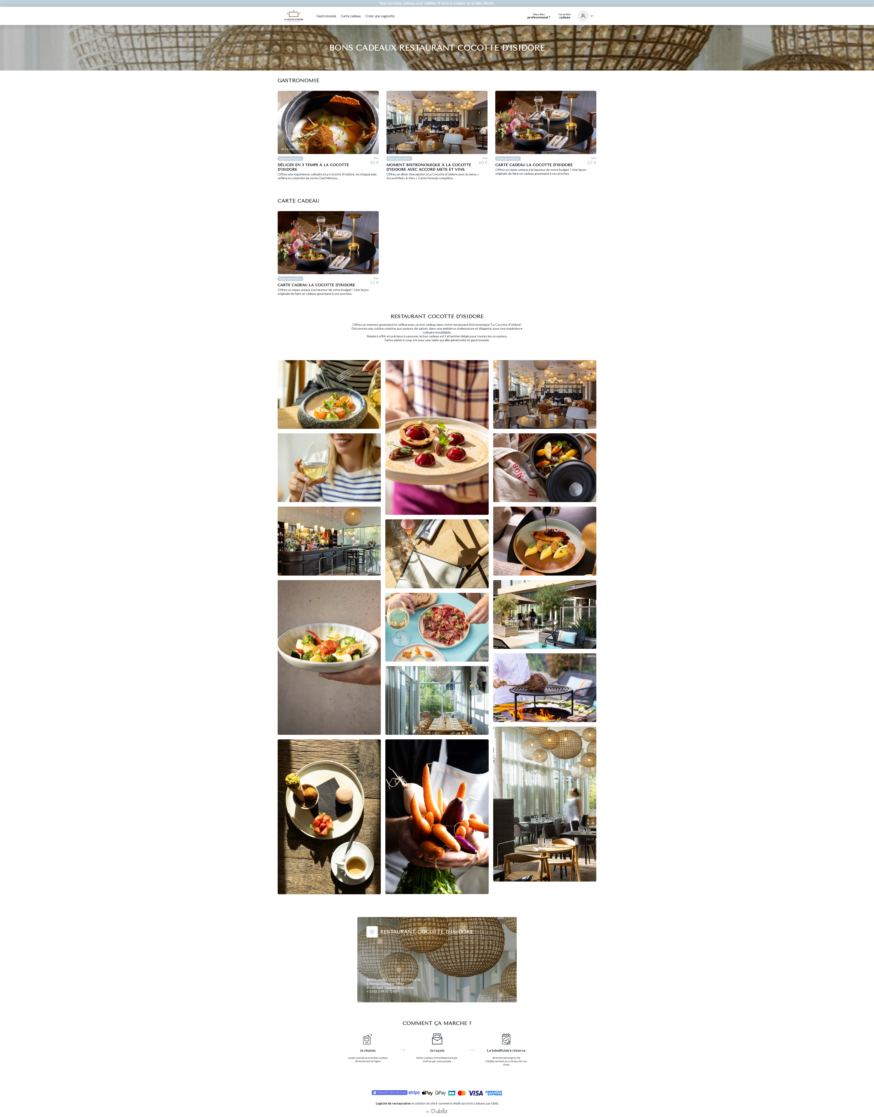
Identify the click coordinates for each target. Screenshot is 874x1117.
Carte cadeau (351, 16)
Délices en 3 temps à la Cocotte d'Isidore (313, 167)
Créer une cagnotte (380, 16)
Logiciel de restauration (393, 1103)
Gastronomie (326, 16)
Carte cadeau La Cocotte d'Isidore (534, 165)
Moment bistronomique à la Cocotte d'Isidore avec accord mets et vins (428, 167)
